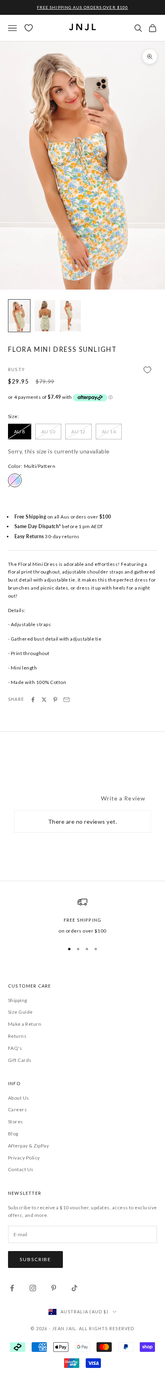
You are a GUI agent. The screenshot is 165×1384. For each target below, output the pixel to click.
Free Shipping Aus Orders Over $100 (82, 7)
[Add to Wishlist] (82, 370)
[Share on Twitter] (44, 699)
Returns (17, 1036)
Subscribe (35, 1259)
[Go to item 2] (45, 315)
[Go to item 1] (19, 315)
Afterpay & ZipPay (28, 1146)
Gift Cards (20, 1060)
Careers (17, 1109)
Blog (13, 1134)
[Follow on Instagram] (33, 1288)
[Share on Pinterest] (55, 699)
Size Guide (20, 1012)
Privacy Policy (24, 1158)
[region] (82, 916)
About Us (18, 1098)
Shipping (17, 1000)
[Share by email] (66, 699)
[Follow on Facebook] (12, 1288)
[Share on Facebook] (33, 699)
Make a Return (24, 1024)
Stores (15, 1122)
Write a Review (123, 798)
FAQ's (15, 1048)
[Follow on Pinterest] (54, 1288)
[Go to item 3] (70, 315)
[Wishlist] (28, 28)
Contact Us (21, 1169)
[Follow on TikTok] (74, 1288)
